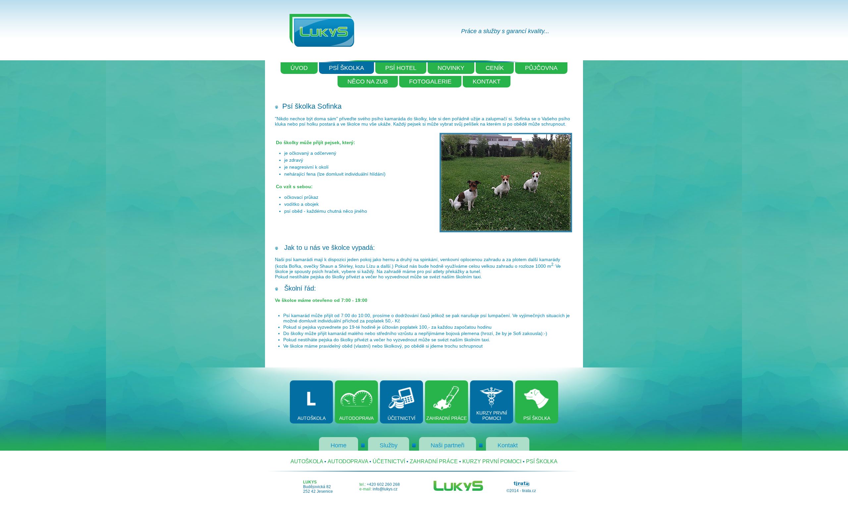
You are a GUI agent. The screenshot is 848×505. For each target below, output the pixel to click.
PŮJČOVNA (541, 68)
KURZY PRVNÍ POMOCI (491, 461)
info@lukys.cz (385, 489)
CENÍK (495, 68)
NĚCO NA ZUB (367, 81)
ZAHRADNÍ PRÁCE (434, 461)
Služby (389, 445)
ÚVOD (299, 68)
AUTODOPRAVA (348, 461)
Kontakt (508, 445)
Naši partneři (447, 445)
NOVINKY (451, 68)
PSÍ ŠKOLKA (346, 68)
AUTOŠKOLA (307, 461)
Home (338, 445)
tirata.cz (529, 490)
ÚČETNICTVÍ (389, 461)
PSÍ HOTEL (400, 68)
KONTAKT (487, 81)
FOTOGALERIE (430, 81)
